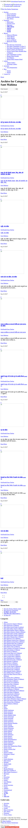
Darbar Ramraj (8, 736)
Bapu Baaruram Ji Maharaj (11, 625)
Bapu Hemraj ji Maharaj (11, 663)
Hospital (6, 762)
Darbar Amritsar (8, 712)
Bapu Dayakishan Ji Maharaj (12, 650)
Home (2, 77)
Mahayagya (10, 22)
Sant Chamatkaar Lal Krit (14, 54)
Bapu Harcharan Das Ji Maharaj (13, 659)
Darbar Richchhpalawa (10, 739)
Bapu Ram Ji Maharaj (10, 685)
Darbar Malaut (8, 731)
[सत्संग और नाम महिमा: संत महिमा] (12, 273)
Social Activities (8, 785)
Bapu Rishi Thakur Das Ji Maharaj (13, 687)
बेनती (2, 578)
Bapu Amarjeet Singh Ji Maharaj (13, 624)
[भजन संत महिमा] (12, 527)
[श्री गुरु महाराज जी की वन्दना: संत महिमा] (12, 118)
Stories (9, 72)
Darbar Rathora (8, 738)
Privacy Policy (8, 815)
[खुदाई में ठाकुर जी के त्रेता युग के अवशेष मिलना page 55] (12, 373)
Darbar (6, 708)
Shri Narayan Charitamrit (14, 44)
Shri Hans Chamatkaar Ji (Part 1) (16, 46)
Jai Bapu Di (7, 615)
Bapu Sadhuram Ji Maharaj (11, 689)
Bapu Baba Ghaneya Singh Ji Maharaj (14, 632)
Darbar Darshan (11, 15)
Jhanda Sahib (7, 764)
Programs (6, 20)
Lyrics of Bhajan (11, 40)
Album (6, 622)
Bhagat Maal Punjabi (13, 56)
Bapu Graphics (6, 821)
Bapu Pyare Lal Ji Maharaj (11, 682)
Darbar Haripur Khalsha (10, 723)
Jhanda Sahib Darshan (13, 17)
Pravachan (7, 777)
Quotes (9, 71)
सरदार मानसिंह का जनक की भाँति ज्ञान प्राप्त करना (13, 332)
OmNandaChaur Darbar (7, 125)
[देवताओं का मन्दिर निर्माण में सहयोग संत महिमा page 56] (12, 474)
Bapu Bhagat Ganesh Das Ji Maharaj (14, 640)
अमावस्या (9, 28)
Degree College (8, 752)
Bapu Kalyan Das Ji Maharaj (12, 668)
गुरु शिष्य (6, 793)
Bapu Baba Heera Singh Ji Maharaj (14, 633)
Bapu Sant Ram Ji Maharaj (11, 692)
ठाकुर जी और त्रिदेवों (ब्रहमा (8, 181)
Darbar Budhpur (8, 713)
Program (6, 778)
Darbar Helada (8, 725)
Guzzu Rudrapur (8, 759)
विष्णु (5, 182)
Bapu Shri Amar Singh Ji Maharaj (13, 700)
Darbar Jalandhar (8, 726)
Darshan (6, 12)
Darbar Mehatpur (8, 734)
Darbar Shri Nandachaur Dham (12, 746)
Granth (6, 43)
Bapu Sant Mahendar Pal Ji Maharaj (14, 690)
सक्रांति (9, 31)
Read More (4, 139)
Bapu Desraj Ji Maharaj (10, 651)
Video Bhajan (11, 36)
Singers (6, 783)
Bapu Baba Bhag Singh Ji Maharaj (13, 628)
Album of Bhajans (12, 35)
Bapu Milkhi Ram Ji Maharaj (12, 672)
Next (2, 600)
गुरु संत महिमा (4, 430)
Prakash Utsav (11, 23)
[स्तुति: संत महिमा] (12, 223)
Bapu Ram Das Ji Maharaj (11, 684)
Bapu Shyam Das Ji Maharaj (12, 702)
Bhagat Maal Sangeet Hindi (14, 59)
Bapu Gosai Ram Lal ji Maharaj (13, 653)
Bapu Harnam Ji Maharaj (11, 661)
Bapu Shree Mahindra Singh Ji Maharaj (15, 699)
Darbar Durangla (8, 718)
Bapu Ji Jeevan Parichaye (11, 664)
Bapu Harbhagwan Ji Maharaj (12, 658)
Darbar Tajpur (8, 747)
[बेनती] (12, 575)
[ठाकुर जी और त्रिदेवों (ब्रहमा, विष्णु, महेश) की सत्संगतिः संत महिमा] (12, 169)
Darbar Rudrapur (8, 741)
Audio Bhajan (11, 38)
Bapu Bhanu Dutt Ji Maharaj (12, 646)
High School (7, 760)
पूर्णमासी (9, 30)
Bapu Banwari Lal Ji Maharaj (12, 638)
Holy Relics (10, 18)
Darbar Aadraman (9, 710)
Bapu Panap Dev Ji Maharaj (12, 677)
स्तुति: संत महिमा (5, 226)
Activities (6, 66)
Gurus (5, 757)
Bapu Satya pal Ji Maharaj (11, 695)
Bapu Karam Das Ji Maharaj (12, 669)
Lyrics (5, 767)
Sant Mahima (4, 132)
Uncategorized (8, 790)
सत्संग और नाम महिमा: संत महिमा (9, 277)
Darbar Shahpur (8, 744)
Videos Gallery (11, 62)
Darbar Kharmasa (9, 728)
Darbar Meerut (8, 733)
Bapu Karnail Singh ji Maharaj (12, 671)
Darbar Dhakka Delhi (10, 715)
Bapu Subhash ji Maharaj (11, 703)
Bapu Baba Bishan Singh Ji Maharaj (14, 630)
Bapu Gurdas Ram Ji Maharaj (12, 656)
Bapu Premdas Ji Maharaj (11, 681)
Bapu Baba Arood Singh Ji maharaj (14, 627)
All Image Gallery (12, 64)
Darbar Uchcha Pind (9, 749)
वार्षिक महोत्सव (10, 27)
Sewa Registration (12, 67)
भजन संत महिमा (4, 531)
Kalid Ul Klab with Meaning (15, 49)
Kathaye (6, 765)
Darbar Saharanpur (9, 743)
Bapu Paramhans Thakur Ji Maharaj (14, 679)
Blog (5, 69)
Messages (9, 25)
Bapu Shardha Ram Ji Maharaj (12, 697)
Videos (6, 791)
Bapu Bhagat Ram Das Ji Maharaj (13, 643)
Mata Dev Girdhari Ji (10, 770)
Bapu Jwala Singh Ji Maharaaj (12, 666)
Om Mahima (10, 58)
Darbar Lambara (8, 729)
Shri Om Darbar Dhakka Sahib (12, 609)
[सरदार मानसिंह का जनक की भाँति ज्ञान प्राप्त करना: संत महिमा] (12, 320)
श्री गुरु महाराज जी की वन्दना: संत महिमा (11, 122)
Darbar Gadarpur (8, 720)
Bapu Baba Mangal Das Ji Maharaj (14, 637)
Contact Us (7, 74)
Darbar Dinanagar (9, 716)
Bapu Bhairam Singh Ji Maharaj (13, 645)
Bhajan (6, 33)
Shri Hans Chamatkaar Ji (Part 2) (16, 48)
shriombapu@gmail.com (18, 1)
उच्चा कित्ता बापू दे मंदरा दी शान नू (12, 613)
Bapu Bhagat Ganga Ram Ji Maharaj (14, 641)
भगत (5, 795)
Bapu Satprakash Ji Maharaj (12, 694)
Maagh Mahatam (8, 769)
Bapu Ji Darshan (11, 14)
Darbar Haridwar (8, 721)
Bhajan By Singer (12, 41)
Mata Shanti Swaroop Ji (10, 772)
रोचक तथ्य (6, 796)
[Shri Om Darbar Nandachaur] (9, 9)
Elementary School (9, 754)
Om (5, 775)
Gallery (6, 61)
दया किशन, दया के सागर (10, 612)
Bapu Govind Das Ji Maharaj (12, 655)
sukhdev (6, 788)
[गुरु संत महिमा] (12, 426)
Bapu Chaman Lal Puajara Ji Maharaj (14, 648)
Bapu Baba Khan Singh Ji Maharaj (13, 635)
